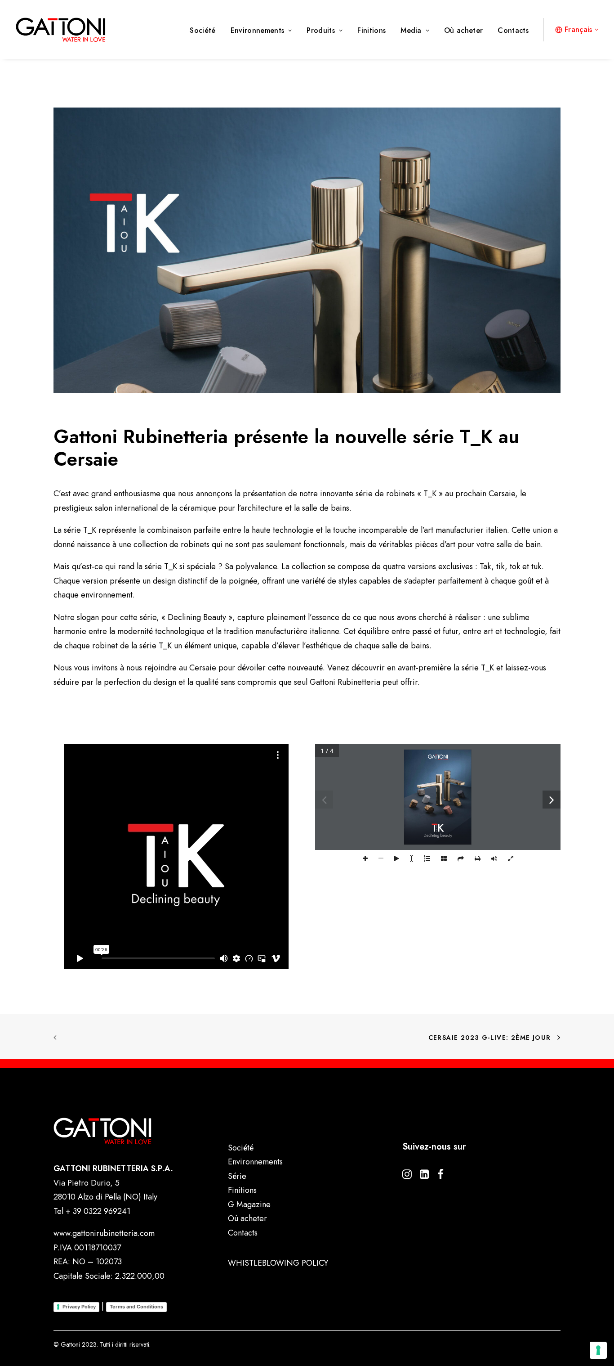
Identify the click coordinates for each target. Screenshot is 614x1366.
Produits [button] (321, 30)
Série (237, 1176)
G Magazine (249, 1204)
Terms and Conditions (136, 1306)
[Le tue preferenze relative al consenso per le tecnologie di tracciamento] (598, 1350)
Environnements (257, 30)
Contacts (513, 30)
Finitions (371, 30)
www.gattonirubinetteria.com (104, 1233)
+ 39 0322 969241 (98, 1211)
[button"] (407, 1176)
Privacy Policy (79, 1306)
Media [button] (411, 30)
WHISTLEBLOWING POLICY (278, 1263)
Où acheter (463, 30)
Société (202, 30)
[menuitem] (206, 30)
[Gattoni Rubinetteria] (61, 29)
